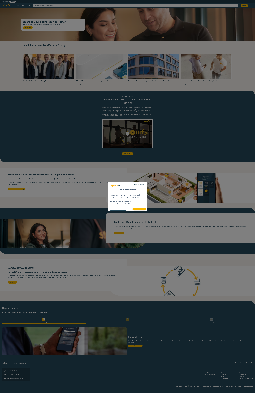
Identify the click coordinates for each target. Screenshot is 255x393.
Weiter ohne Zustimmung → (139, 184)
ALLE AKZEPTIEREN (139, 209)
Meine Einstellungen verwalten (118, 209)
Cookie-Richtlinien (133, 204)
